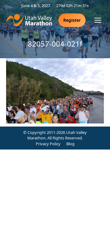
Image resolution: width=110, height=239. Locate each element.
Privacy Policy (48, 143)
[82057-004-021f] (55, 90)
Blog (70, 143)
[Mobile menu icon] (98, 20)
